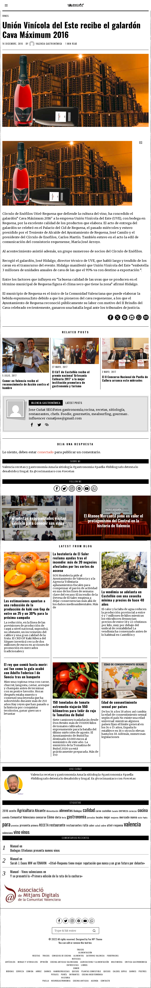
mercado (124, 817)
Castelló (115, 811)
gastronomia (76, 817)
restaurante (57, 824)
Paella (145, 817)
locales (99, 817)
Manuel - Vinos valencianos (26, 871)
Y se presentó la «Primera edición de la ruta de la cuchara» (46, 876)
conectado (45, 452)
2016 (5, 810)
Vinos (5, 15)
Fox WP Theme (95, 939)
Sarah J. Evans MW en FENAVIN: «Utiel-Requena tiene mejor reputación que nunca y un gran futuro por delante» (77, 863)
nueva (133, 817)
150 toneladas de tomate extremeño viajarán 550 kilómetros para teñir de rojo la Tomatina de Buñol (74, 708)
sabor (91, 825)
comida (5, 817)
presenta (25, 825)
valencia (132, 824)
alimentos (66, 810)
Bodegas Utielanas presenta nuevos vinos (35, 850)
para (6, 824)
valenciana (7, 833)
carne (98, 811)
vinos (25, 831)
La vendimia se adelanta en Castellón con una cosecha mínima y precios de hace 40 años (122, 598)
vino (17, 831)
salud (97, 825)
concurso (41, 817)
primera (34, 825)
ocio (140, 817)
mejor (107, 817)
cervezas (133, 811)
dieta (58, 817)
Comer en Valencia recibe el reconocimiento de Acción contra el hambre (25, 384)
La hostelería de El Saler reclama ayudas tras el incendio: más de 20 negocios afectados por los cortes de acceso (75, 562)
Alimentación (52, 811)
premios (15, 825)
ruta (85, 825)
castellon (106, 811)
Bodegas (78, 811)
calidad (89, 809)
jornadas (91, 817)
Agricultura (25, 810)
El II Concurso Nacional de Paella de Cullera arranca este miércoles (125, 378)
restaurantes (74, 825)
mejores (115, 817)
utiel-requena (115, 825)
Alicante (40, 810)
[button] (94, 930)
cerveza (123, 810)
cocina (143, 810)
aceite (12, 811)
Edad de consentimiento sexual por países (119, 704)
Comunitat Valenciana (22, 817)
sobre (103, 825)
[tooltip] (110, 317)
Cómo (50, 816)
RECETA (44, 825)
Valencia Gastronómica (49, 43)
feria (64, 817)
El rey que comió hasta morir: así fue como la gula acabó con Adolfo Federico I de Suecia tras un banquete (26, 670)
